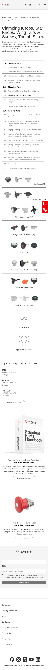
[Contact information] (45, 210)
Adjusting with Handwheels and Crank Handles (22, 76)
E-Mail (4, 566)
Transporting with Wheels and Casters (19, 168)
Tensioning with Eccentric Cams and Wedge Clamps (21, 101)
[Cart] (35, 4)
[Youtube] (31, 659)
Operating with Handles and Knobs (18, 67)
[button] (25, 4)
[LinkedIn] (38, 659)
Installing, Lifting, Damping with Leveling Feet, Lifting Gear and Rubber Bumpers (22, 135)
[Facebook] (11, 659)
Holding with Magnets (13, 164)
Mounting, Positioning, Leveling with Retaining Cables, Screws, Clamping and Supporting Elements (22, 123)
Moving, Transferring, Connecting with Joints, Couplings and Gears (22, 146)
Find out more (24, 539)
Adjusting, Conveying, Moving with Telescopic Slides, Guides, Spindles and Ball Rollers (22, 158)
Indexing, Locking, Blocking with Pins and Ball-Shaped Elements (22, 116)
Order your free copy (24, 478)
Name (4, 557)
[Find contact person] (45, 204)
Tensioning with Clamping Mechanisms (19, 106)
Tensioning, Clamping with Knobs (17, 95)
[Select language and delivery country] (30, 4)
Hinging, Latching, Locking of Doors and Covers (22, 130)
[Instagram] (18, 659)
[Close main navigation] (44, 4)
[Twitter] (24, 659)
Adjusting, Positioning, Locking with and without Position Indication (22, 81)
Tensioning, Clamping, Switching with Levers (21, 91)
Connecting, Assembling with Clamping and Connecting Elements (21, 152)
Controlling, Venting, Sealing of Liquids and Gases (23, 140)
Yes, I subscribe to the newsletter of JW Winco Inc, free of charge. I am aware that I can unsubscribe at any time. (25, 576)
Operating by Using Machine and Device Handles (23, 71)
